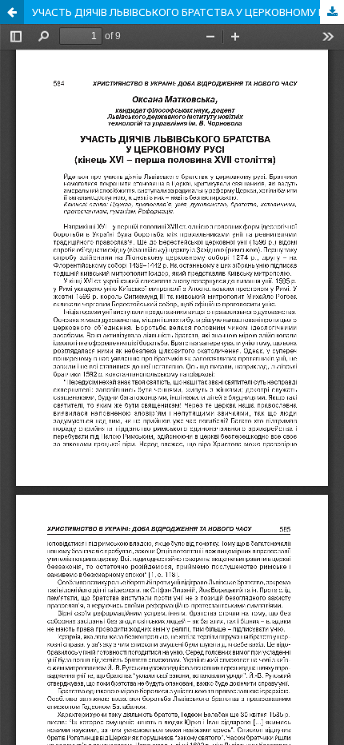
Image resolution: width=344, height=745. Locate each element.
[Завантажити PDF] (332, 12)
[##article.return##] (12, 12)
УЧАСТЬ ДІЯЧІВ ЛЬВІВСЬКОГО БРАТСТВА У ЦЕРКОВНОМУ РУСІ (186, 12)
